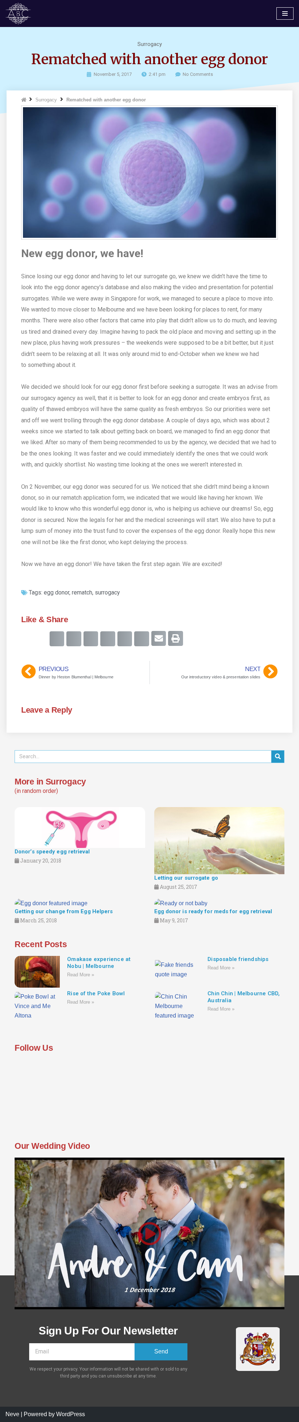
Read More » (80, 974)
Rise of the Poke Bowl (96, 993)
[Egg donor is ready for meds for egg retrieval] (180, 903)
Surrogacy (149, 44)
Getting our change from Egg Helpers (64, 911)
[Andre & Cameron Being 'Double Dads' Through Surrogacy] (20, 13)
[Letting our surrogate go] (219, 840)
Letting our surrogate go (186, 878)
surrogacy (107, 592)
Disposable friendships (237, 959)
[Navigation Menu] (285, 13)
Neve (12, 1414)
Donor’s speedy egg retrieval (52, 851)
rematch (82, 592)
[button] (57, 638)
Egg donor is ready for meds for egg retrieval (213, 911)
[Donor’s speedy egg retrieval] (80, 827)
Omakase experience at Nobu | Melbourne (99, 962)
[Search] (277, 757)
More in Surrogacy (50, 781)
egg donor (56, 592)
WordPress (70, 1414)
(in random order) (36, 790)
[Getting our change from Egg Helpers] (51, 903)
